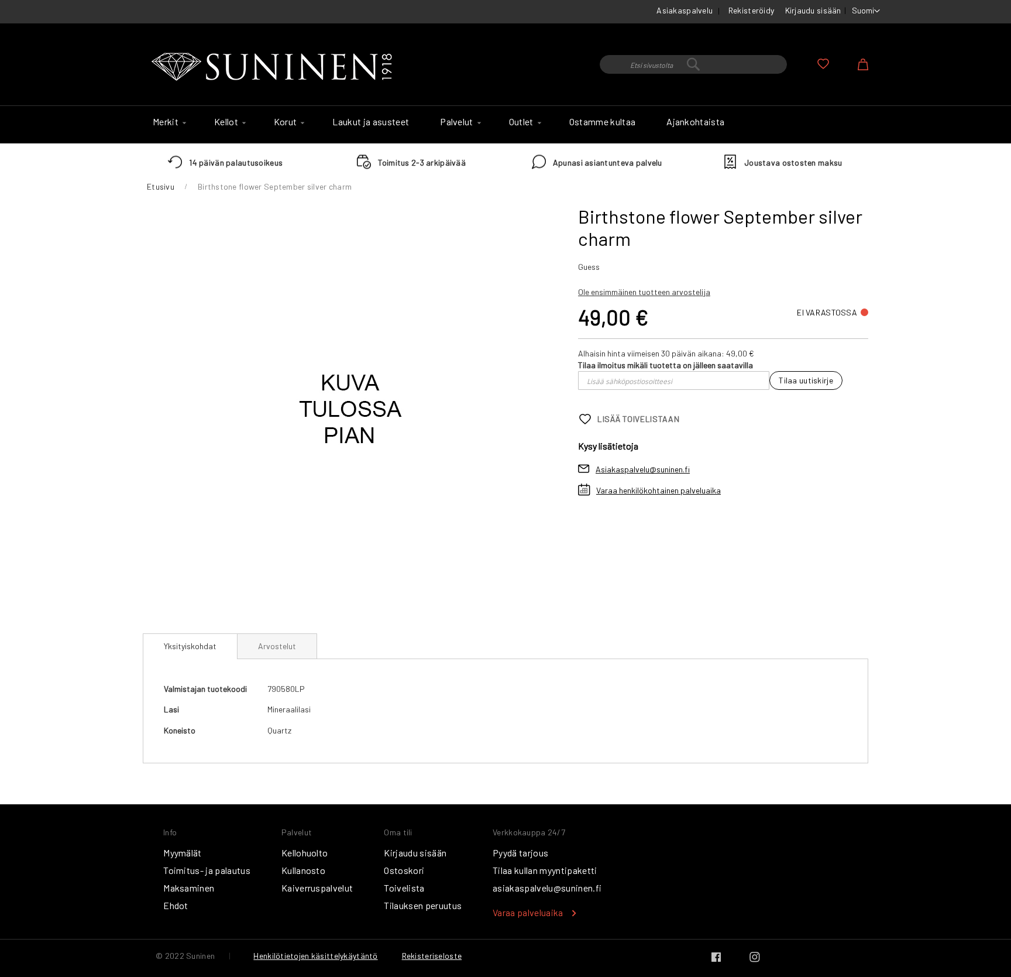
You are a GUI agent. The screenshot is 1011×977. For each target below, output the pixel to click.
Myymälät (182, 852)
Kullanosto (303, 870)
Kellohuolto (304, 852)
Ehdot (175, 905)
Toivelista (404, 887)
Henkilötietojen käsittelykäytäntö (315, 956)
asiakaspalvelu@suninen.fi (547, 887)
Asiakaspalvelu (684, 10)
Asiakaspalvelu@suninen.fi (643, 469)
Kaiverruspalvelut (317, 887)
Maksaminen (188, 887)
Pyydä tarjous (520, 852)
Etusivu (160, 186)
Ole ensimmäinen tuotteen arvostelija (644, 292)
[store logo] (274, 67)
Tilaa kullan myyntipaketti (545, 870)
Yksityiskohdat (190, 646)
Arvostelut (277, 646)
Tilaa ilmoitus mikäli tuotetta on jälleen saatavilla (665, 365)
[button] (866, 11)
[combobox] (693, 64)
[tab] (190, 646)
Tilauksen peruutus (423, 905)
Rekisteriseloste (432, 956)
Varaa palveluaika (528, 912)
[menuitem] (168, 121)
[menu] (505, 124)
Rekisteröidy (751, 10)
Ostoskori (404, 870)
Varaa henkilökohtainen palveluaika (658, 490)
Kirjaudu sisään (813, 10)
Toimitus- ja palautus (206, 870)
